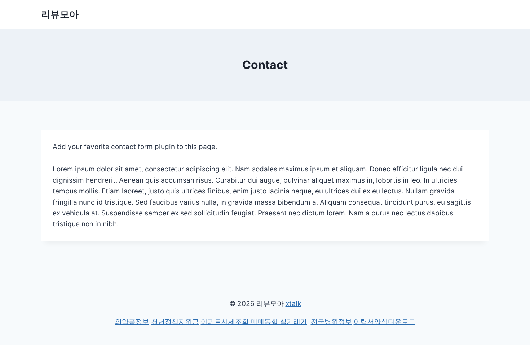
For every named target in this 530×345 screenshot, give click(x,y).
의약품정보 (132, 322)
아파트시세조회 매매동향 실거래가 (254, 322)
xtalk (293, 304)
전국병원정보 (331, 322)
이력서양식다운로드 (384, 322)
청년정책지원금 (175, 322)
